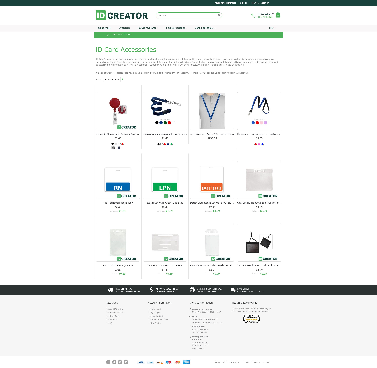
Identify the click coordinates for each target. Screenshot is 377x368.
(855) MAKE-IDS (265, 16)
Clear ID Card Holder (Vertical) (118, 265)
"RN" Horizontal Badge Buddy (118, 202)
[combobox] (189, 15)
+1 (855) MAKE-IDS (200, 329)
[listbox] (117, 143)
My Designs (155, 312)
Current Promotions (159, 319)
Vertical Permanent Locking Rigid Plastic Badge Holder (212, 265)
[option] (113, 144)
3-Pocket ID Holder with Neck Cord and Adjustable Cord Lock (259, 265)
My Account (155, 309)
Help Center (155, 323)
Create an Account (260, 3)
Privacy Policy (114, 316)
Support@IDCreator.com (212, 322)
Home (108, 35)
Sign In (243, 3)
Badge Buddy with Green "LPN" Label (165, 202)
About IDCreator (115, 309)
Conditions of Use (116, 312)
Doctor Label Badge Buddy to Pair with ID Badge (212, 202)
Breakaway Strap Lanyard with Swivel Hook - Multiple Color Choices (165, 133)
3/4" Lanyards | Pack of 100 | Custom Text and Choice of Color (212, 133)
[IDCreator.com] (122, 15)
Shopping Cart (156, 316)
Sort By (99, 79)
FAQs (110, 323)
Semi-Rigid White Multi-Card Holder (165, 265)
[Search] (219, 15)
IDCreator (236, 308)
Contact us (113, 319)
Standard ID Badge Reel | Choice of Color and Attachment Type (118, 133)
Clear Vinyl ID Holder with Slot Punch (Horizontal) (259, 202)
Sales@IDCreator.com (207, 319)
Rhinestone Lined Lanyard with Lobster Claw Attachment (259, 133)
